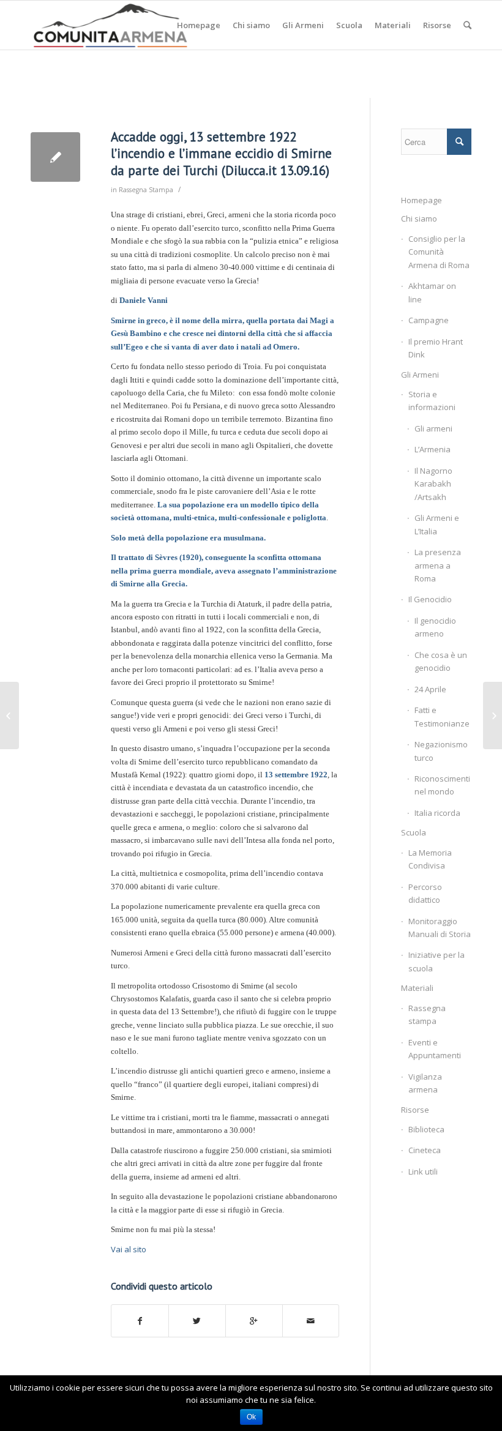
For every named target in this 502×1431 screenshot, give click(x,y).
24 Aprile (430, 689)
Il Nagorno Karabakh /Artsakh (433, 484)
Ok (251, 1417)
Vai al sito (128, 1249)
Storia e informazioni (431, 401)
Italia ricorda (437, 812)
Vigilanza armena (425, 1083)
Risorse (415, 1109)
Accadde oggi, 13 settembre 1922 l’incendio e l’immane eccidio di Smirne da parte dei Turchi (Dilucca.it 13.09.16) (221, 154)
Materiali (417, 987)
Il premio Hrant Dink (435, 348)
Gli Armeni (420, 374)
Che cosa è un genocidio (440, 661)
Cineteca (424, 1150)
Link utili (423, 1171)
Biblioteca (426, 1129)
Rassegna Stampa (146, 189)
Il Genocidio (430, 599)
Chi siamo (419, 218)
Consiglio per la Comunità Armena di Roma (439, 252)
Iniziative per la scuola (436, 961)
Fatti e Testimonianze (442, 716)
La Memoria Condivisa (430, 859)
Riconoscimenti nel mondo (442, 785)
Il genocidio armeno (435, 627)
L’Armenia (432, 449)
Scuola (413, 832)
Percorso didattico (425, 893)
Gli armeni (433, 428)
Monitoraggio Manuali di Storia (439, 928)
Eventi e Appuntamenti (434, 1049)
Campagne (428, 320)
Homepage (421, 200)
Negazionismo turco (441, 751)
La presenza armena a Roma (437, 565)
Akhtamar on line (432, 292)
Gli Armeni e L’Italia (436, 524)
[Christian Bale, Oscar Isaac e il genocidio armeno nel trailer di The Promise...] (9, 715)
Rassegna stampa (427, 1014)
